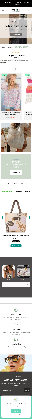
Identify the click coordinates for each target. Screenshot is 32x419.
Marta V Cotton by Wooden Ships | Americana (11, 113)
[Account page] (6, 10)
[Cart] (29, 10)
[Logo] (16, 10)
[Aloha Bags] (8, 271)
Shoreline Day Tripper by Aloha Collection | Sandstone (16, 235)
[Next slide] (18, 69)
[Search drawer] (26, 10)
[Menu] (2, 10)
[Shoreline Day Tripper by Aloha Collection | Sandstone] (16, 215)
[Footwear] (23, 271)
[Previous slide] (14, 69)
